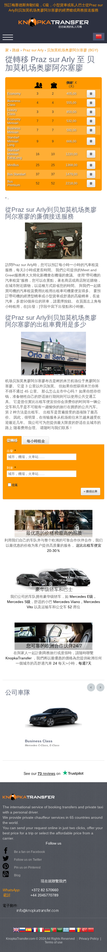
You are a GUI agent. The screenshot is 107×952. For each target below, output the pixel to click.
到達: (11, 468)
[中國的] (91, 929)
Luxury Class (12, 112)
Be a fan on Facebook (29, 852)
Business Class (13, 102)
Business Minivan (13, 130)
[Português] (53, 929)
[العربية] (60, 929)
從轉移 (12, 440)
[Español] (28, 929)
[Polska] (72, 929)
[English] (16, 929)
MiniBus (13, 165)
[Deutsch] (47, 929)
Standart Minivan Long (13, 141)
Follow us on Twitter (28, 859)
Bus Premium (13, 183)
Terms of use (54, 942)
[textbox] (41, 457)
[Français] (35, 929)
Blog (17, 875)
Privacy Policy (89, 939)
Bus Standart (16, 174)
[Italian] (41, 929)
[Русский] (22, 929)
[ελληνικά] (66, 929)
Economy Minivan (14, 121)
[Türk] (85, 929)
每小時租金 (36, 441)
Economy (14, 93)
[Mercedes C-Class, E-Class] (53, 700)
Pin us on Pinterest (27, 867)
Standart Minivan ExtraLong (14, 154)
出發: (11, 451)
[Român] (78, 929)
